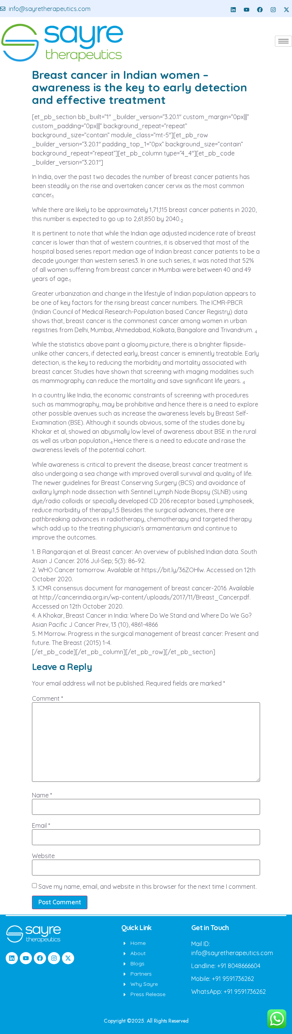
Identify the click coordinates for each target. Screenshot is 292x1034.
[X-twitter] (286, 9)
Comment (47, 698)
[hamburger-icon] (283, 41)
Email (41, 825)
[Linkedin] (233, 9)
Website (43, 856)
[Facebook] (259, 9)
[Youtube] (246, 9)
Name (42, 795)
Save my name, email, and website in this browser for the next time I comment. (147, 886)
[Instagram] (273, 9)
